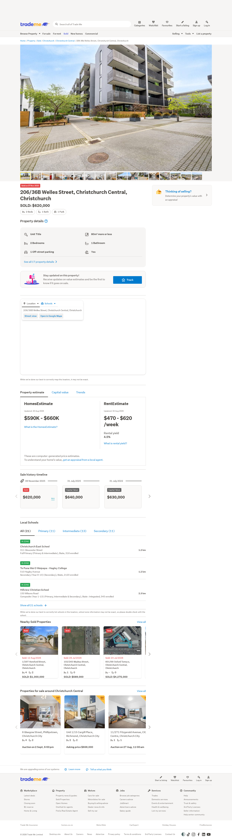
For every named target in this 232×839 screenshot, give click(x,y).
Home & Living (30, 810)
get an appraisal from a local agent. (83, 459)
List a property (203, 33)
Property (31, 40)
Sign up (196, 25)
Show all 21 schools (31, 605)
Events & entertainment (162, 803)
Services (156, 790)
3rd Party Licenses (192, 807)
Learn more (74, 769)
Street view (31, 315)
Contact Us (170, 834)
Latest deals (29, 795)
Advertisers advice (128, 807)
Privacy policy (114, 834)
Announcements (191, 799)
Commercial (91, 33)
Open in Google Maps (51, 315)
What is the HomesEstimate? (40, 426)
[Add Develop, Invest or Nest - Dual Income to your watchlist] (56, 699)
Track (130, 280)
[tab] (31, 303)
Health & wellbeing (160, 807)
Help (186, 795)
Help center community (194, 814)
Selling (176, 33)
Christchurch (49, 40)
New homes (77, 33)
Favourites (187, 780)
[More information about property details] (46, 221)
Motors (91, 790)
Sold (66, 33)
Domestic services (160, 799)
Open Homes (61, 803)
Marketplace (30, 790)
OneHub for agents (64, 807)
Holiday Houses (169, 825)
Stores (27, 799)
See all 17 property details (39, 261)
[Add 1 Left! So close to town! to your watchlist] (100, 699)
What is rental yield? (115, 443)
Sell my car (93, 810)
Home (23, 40)
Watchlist (175, 780)
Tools (188, 33)
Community (190, 790)
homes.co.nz (67, 825)
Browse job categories (130, 795)
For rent (57, 33)
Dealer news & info (96, 807)
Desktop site (55, 834)
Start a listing (161, 780)
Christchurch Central (65, 40)
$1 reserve (28, 807)
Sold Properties (63, 799)
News (89, 834)
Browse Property (29, 33)
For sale (46, 33)
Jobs (122, 790)
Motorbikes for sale (96, 799)
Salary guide (125, 810)
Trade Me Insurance (29, 825)
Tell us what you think (101, 769)
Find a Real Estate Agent (67, 810)
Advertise (100, 834)
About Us (68, 834)
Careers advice (126, 799)
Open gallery (117, 166)
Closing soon (29, 803)
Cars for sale (93, 795)
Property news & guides (66, 795)
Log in (207, 25)
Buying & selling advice (98, 803)
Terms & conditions (132, 834)
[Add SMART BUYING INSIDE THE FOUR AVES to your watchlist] (144, 699)
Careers (79, 834)
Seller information (192, 810)
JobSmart (124, 803)
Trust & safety (190, 803)
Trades (155, 795)
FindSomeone (206, 825)
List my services (159, 810)
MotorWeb (101, 825)
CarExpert (134, 825)
